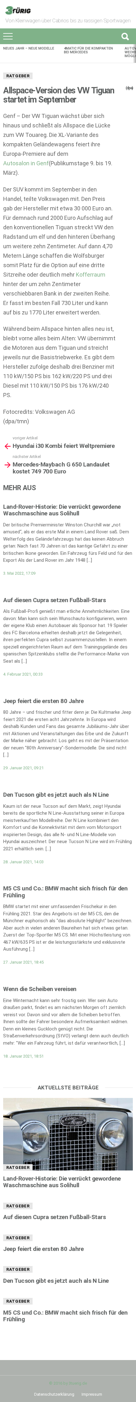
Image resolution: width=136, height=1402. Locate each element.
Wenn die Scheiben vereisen (40, 989)
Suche (125, 36)
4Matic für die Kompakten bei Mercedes (88, 50)
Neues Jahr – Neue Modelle (28, 48)
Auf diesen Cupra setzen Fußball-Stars (54, 600)
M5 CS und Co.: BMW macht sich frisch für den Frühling (65, 892)
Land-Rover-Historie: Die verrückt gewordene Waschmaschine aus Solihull (62, 510)
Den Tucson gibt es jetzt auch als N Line (56, 794)
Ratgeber (17, 75)
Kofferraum (90, 274)
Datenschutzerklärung (54, 1394)
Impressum (92, 1394)
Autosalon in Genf (26, 163)
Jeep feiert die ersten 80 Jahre (43, 701)
